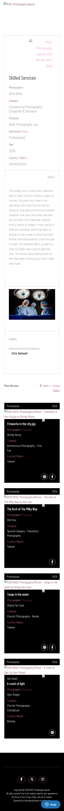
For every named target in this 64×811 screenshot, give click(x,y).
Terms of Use (20, 797)
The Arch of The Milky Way (22, 509)
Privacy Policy (31, 797)
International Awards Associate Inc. (37, 800)
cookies (49, 797)
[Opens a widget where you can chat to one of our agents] (50, 804)
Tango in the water (18, 594)
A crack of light (16, 683)
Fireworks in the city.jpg (21, 424)
